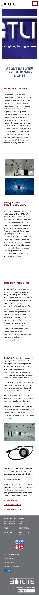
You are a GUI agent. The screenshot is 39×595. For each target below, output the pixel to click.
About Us (8, 532)
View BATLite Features (12, 504)
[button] (5, 34)
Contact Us (24, 532)
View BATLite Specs (11, 500)
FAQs (6, 528)
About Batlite (10, 518)
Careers (21, 535)
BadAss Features (9, 523)
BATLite (21, 521)
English (24, 591)
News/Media (24, 528)
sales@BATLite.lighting (11, 566)
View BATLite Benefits (12, 509)
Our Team (7, 535)
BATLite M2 (23, 523)
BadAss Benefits (9, 521)
